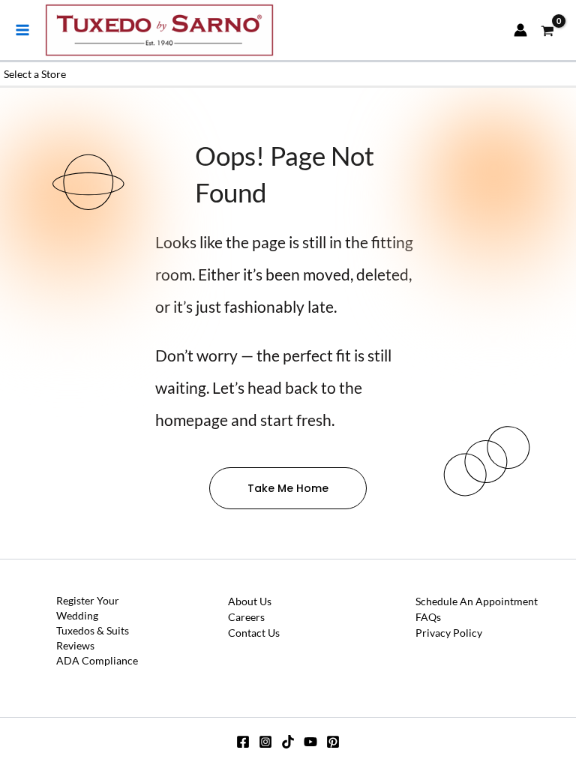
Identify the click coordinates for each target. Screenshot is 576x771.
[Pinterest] (333, 741)
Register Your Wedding (87, 608)
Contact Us (254, 632)
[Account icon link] (520, 30)
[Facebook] (243, 741)
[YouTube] (310, 741)
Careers (246, 616)
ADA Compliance (97, 660)
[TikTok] (288, 741)
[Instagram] (265, 741)
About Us (250, 601)
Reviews (75, 645)
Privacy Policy (449, 632)
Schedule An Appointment (477, 601)
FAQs (428, 616)
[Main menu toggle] (23, 30)
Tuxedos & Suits (92, 630)
